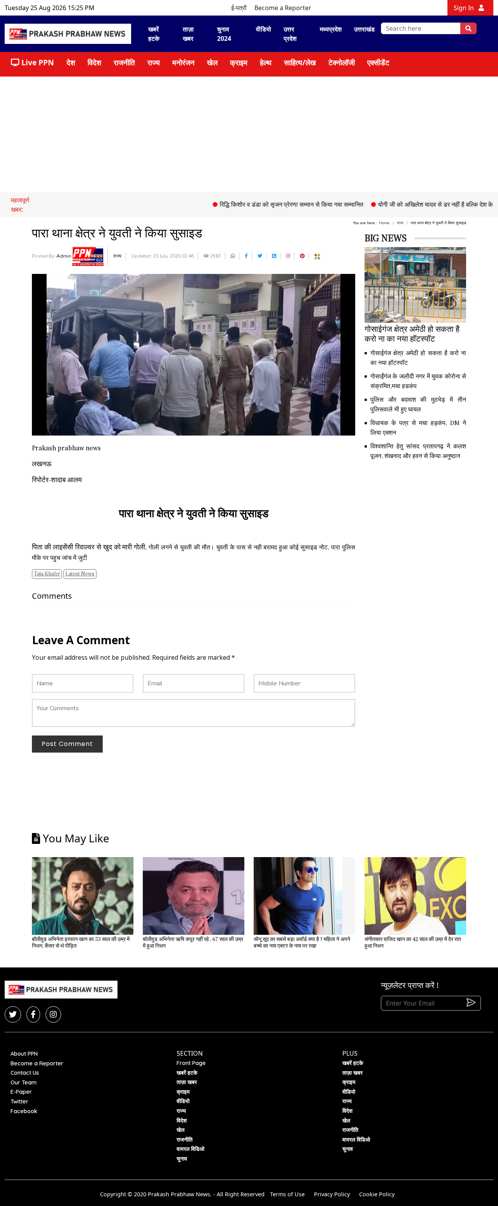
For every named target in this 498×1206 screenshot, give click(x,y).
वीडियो (263, 29)
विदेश (94, 62)
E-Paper (21, 1091)
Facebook (24, 1111)
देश (71, 62)
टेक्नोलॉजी (341, 62)
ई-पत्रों (239, 7)
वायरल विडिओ (190, 1148)
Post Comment (67, 743)
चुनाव (182, 1158)
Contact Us (25, 1072)
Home (384, 223)
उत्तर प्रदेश (290, 34)
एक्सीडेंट (378, 62)
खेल (212, 62)
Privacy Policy (332, 1194)
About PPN (24, 1053)
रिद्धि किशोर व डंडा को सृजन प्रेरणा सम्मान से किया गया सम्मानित (264, 204)
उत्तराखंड (364, 29)
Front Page (191, 1063)
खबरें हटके (154, 34)
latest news (80, 573)
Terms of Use (287, 1194)
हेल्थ (266, 62)
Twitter (19, 1101)
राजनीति (124, 62)
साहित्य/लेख (300, 62)
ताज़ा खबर (188, 34)
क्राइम (238, 62)
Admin (64, 256)
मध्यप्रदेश (331, 29)
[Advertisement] (249, 134)
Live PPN (36, 62)
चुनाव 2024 (224, 34)
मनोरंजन (183, 62)
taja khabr (47, 573)
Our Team (24, 1082)
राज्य (153, 62)
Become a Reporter (282, 7)
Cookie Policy (377, 1194)
